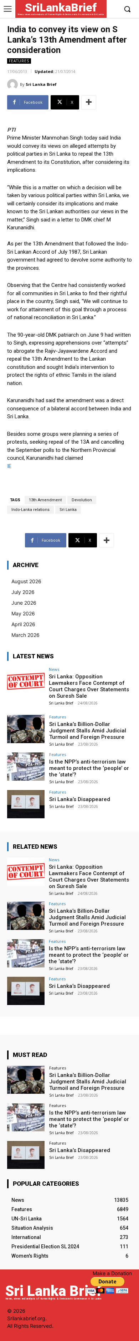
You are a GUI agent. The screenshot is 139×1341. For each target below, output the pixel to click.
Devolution (82, 500)
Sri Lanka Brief (41, 84)
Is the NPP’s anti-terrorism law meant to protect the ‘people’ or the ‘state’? (89, 768)
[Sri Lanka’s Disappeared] (26, 804)
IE (9, 466)
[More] (88, 102)
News (54, 669)
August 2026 (26, 581)
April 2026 (23, 624)
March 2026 (25, 635)
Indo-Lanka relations (30, 509)
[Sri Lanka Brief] (13, 84)
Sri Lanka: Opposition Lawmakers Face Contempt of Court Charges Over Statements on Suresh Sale (89, 686)
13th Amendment (45, 500)
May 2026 (23, 613)
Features (19, 60)
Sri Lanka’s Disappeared (79, 799)
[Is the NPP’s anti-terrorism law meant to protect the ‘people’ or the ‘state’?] (26, 766)
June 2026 (23, 603)
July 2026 (23, 592)
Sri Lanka (68, 509)
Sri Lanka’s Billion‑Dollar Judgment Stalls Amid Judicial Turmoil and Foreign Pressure (87, 730)
